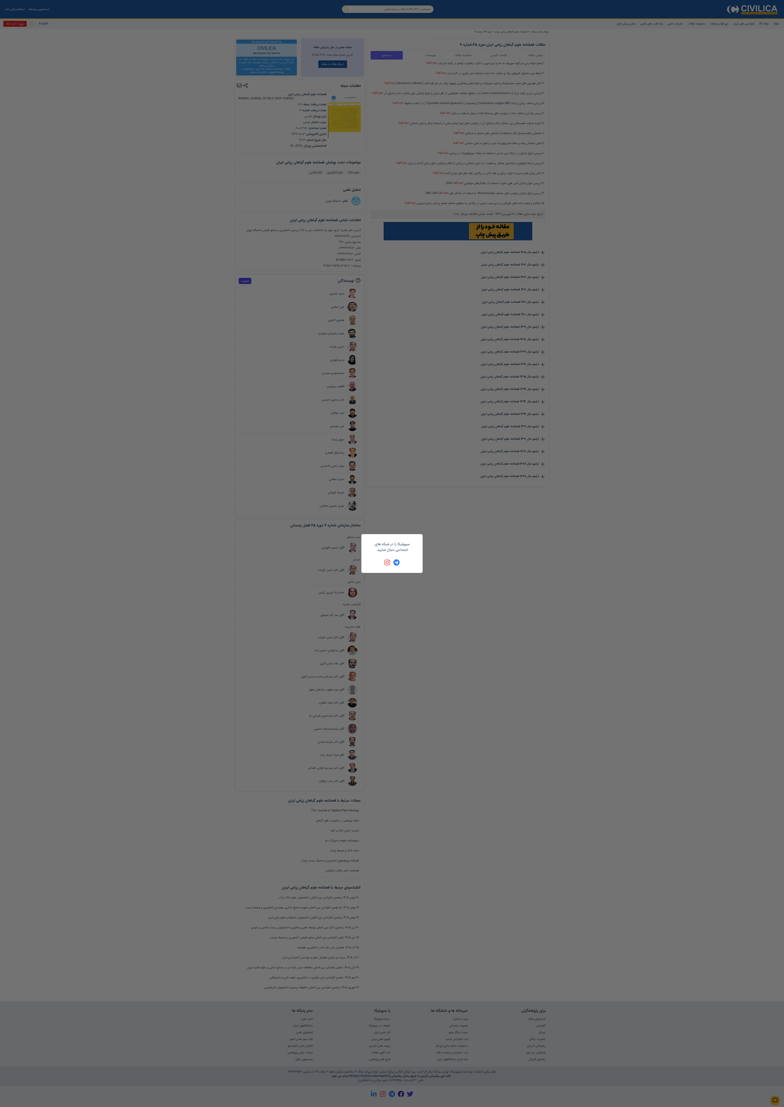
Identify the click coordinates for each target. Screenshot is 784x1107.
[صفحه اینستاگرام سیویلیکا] (387, 562)
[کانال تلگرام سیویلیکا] (396, 562)
